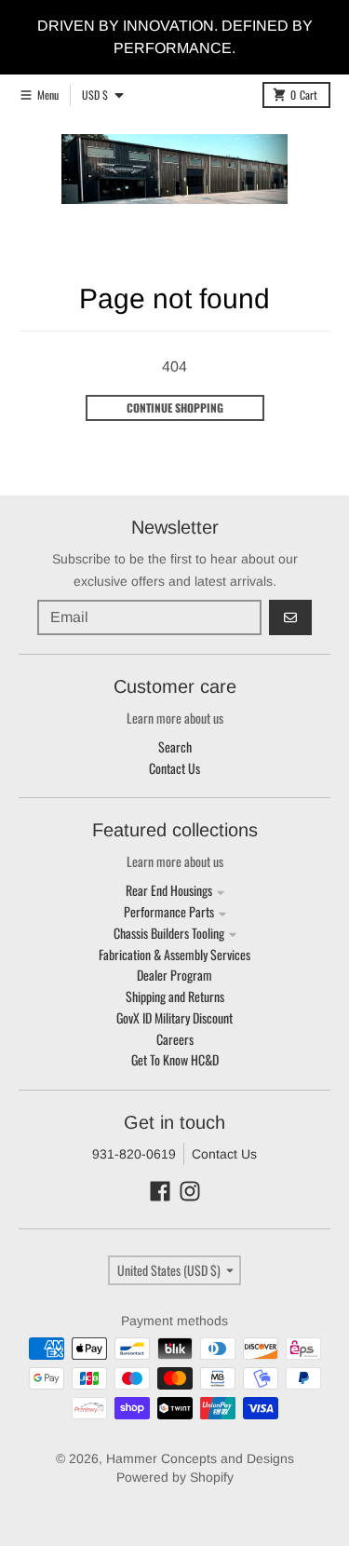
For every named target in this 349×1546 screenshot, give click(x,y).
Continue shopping (175, 407)
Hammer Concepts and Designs (200, 1458)
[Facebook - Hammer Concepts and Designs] (160, 1191)
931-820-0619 (134, 1153)
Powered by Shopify (175, 1477)
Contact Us (224, 1153)
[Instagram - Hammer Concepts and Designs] (190, 1191)
